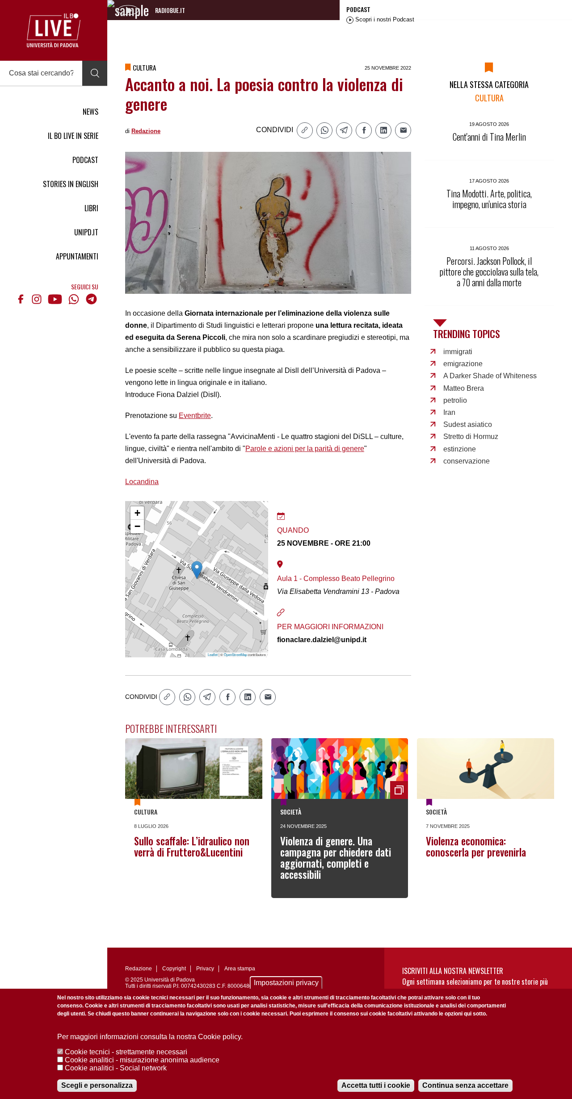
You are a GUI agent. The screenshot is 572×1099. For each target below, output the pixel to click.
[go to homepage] (53, 30)
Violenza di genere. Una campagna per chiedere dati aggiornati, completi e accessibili (335, 857)
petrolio (455, 400)
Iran (449, 412)
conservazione (466, 461)
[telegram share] (344, 130)
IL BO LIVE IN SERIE (73, 135)
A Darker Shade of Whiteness (490, 376)
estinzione (459, 449)
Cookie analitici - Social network (116, 1068)
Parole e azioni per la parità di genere (304, 448)
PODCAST (85, 160)
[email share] (403, 130)
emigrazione (463, 364)
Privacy (205, 968)
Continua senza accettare (465, 1085)
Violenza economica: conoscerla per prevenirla (476, 846)
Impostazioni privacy (286, 982)
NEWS (90, 111)
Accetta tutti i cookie (375, 1085)
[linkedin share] (383, 130)
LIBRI (91, 208)
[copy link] (305, 130)
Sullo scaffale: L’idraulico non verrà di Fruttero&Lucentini (191, 846)
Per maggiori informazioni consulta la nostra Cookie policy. (150, 1036)
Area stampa (239, 968)
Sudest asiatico (467, 424)
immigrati (457, 351)
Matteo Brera (463, 388)
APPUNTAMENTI (77, 256)
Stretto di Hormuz (470, 436)
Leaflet (213, 654)
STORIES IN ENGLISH (70, 184)
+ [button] (137, 512)
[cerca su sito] (94, 73)
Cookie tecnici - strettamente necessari (126, 1052)
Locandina (142, 481)
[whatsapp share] (324, 130)
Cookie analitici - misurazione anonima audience (142, 1060)
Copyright (174, 968)
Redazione (145, 131)
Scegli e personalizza (97, 1085)
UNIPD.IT (86, 232)
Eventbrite (195, 415)
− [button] (137, 526)
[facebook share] (364, 130)
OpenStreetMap (235, 654)
